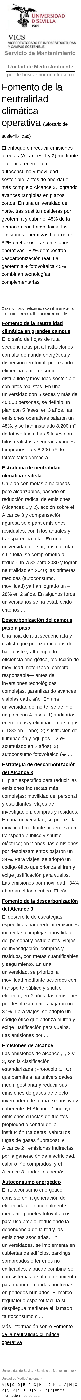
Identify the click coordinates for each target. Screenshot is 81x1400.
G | (35, 1385)
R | (14, 1390)
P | (4, 1390)
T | (25, 1390)
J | (50, 1385)
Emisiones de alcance (27, 1045)
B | (9, 1385)
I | (46, 1385)
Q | (9, 1390)
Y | (46, 1390)
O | (76, 1385)
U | (30, 1390)
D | (19, 1385)
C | (14, 1385)
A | (4, 1385)
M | (65, 1385)
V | (35, 1390)
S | (19, 1390)
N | (71, 1385)
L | (60, 1385)
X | (41, 1390)
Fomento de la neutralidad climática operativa (37, 1334)
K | (55, 1385)
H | (41, 1385)
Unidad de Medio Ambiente (40, 67)
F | (29, 1385)
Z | (51, 1390)
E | (24, 1385)
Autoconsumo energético (31, 1182)
